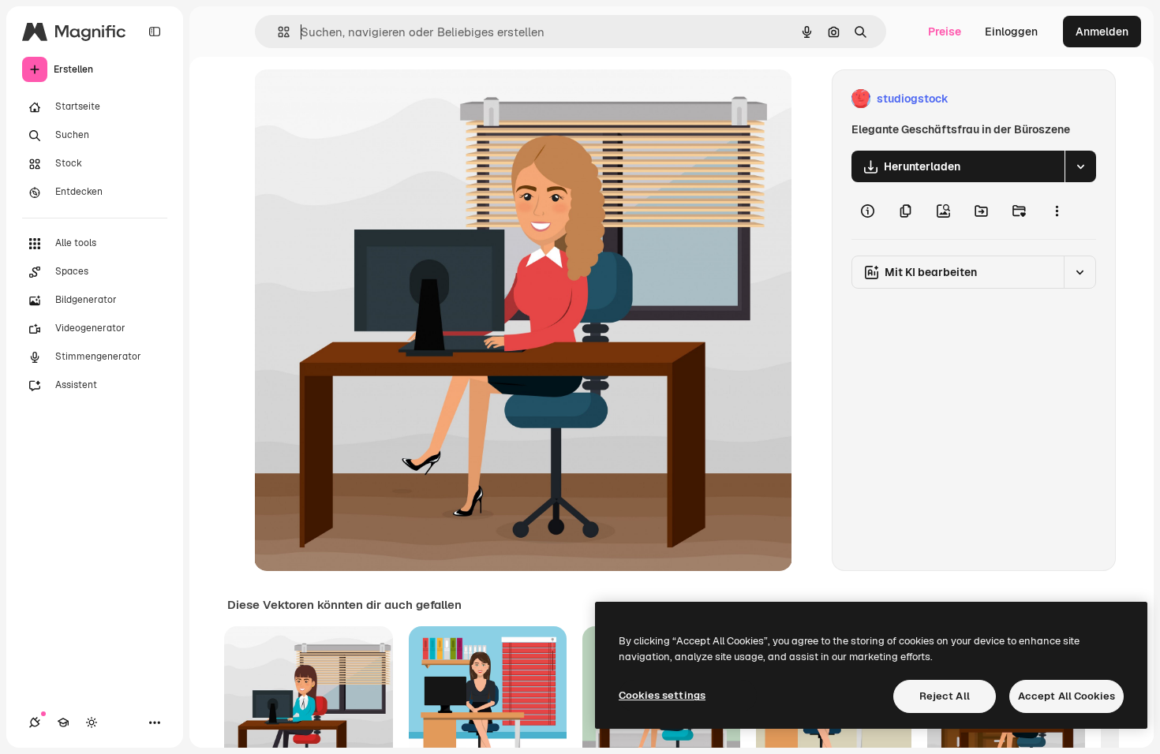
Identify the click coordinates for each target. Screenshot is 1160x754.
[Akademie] (63, 722)
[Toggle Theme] (91, 722)
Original (355, 98)
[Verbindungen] (34, 722)
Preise (944, 31)
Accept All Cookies (1066, 696)
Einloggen (1011, 31)
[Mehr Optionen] (1056, 210)
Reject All (944, 696)
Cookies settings (662, 695)
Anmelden (1102, 31)
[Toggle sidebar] (154, 31)
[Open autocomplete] (277, 32)
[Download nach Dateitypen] (1080, 166)
